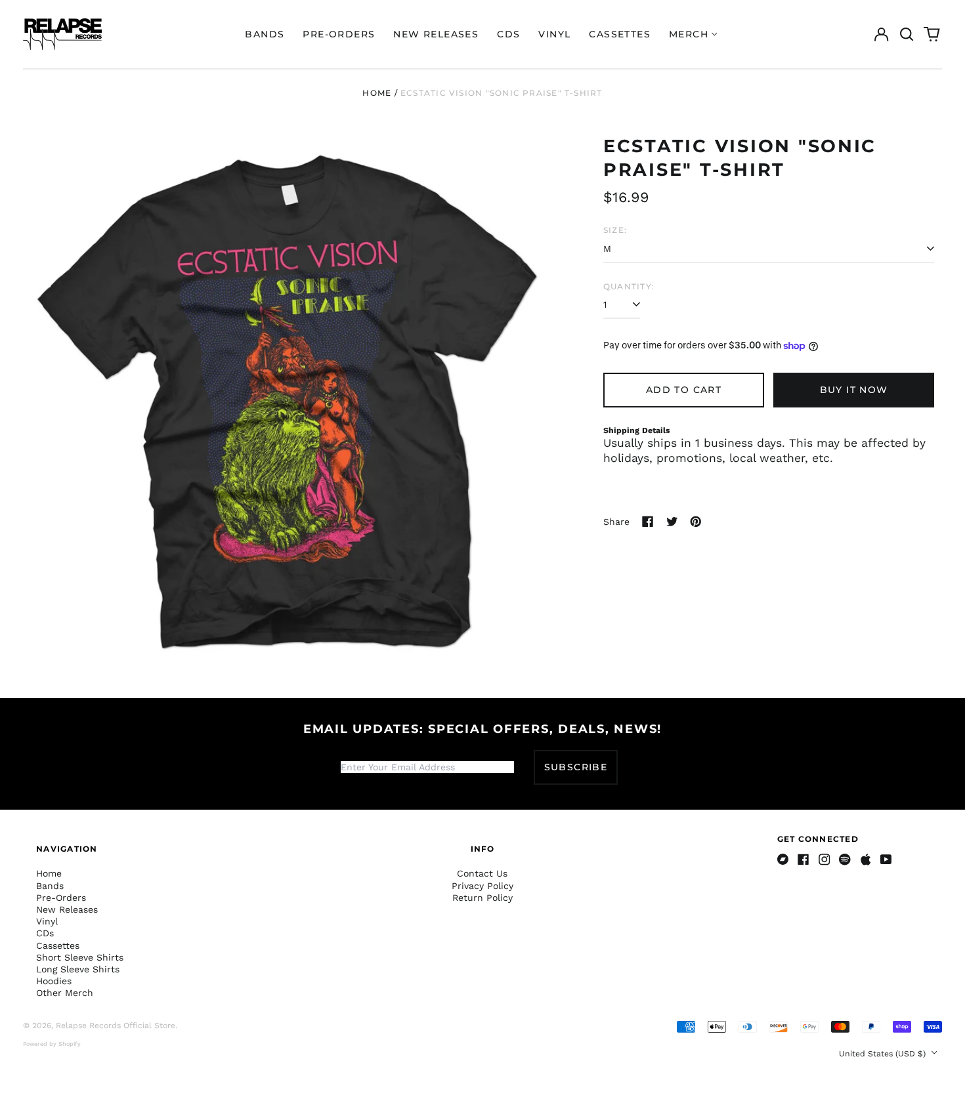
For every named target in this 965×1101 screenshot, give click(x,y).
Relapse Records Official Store (115, 1025)
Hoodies (54, 981)
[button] (906, 34)
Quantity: (628, 286)
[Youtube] (886, 859)
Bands (264, 34)
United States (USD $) (883, 1053)
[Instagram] (824, 859)
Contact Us (482, 873)
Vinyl (554, 34)
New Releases (436, 34)
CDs (508, 34)
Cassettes (620, 34)
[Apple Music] (866, 859)
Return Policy (482, 897)
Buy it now (854, 390)
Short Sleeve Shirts (79, 957)
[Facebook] (803, 859)
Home (376, 93)
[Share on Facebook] (648, 522)
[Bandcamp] (783, 859)
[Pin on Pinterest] (696, 522)
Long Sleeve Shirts (77, 969)
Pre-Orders (339, 34)
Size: (615, 230)
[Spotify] (845, 859)
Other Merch (64, 992)
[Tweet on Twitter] (672, 522)
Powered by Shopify (52, 1044)
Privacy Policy (482, 886)
